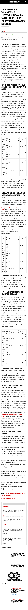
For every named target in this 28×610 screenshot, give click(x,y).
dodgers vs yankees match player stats (15, 493)
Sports (7, 26)
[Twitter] (6, 34)
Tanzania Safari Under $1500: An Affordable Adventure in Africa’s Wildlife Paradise (12, 538)
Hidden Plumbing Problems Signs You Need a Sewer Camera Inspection (18, 591)
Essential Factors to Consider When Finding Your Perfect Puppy (13, 517)
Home (2, 5)
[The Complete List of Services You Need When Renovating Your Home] (6, 565)
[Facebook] (2, 34)
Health (7, 5)
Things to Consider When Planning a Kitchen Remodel (18, 601)
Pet (3, 515)
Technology (6, 506)
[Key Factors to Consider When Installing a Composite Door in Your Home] (6, 555)
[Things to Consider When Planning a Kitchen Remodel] (6, 602)
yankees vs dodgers (6, 495)
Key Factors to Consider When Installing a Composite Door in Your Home (18, 555)
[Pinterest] (9, 34)
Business (5, 524)
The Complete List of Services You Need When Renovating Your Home (17, 565)
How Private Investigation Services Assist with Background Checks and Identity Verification (13, 527)
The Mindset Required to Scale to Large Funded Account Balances (14, 508)
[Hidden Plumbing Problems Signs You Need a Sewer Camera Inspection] (6, 591)
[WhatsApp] (12, 34)
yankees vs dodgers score (8, 498)
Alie (4, 31)
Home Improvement (16, 552)
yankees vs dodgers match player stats (11, 496)
